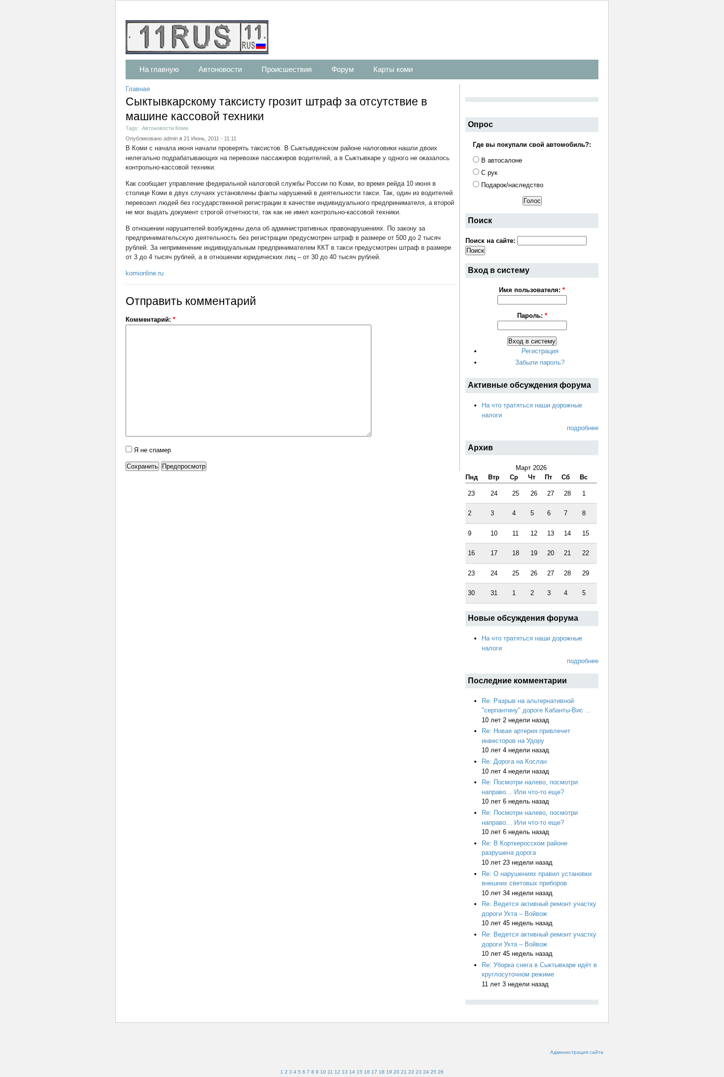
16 (367, 1072)
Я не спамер (151, 450)
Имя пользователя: (532, 290)
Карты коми (393, 69)
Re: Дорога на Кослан (514, 761)
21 (404, 1072)
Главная (138, 89)
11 (330, 1072)
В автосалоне (500, 160)
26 (441, 1072)
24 (426, 1072)
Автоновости (220, 69)
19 (389, 1072)
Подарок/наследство (511, 185)
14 (352, 1072)
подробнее (582, 428)
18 (382, 1072)
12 (337, 1072)
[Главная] (202, 38)
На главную (159, 69)
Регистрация (540, 351)
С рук (488, 172)
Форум (342, 69)
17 (374, 1072)
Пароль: (532, 315)
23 (419, 1072)
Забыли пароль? (539, 362)
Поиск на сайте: (491, 240)
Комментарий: (150, 319)
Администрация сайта (576, 1052)
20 (396, 1072)
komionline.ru (145, 273)
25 (433, 1072)
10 (323, 1072)
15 (359, 1072)
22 (411, 1072)
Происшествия (287, 69)
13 (345, 1072)
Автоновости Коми (165, 128)
